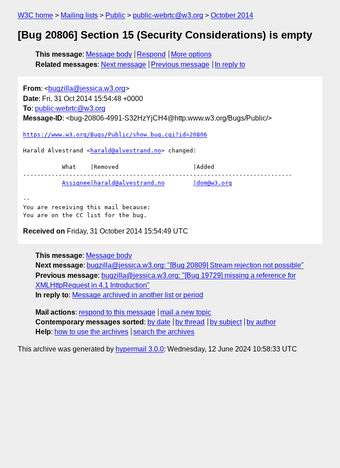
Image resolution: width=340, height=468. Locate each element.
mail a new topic (185, 312)
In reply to (230, 64)
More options (191, 54)
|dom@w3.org (212, 182)
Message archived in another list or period (137, 295)
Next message (123, 64)
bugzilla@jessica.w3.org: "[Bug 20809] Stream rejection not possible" (195, 265)
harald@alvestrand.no (125, 150)
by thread (190, 322)
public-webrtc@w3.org (168, 15)
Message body (109, 54)
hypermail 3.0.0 (140, 349)
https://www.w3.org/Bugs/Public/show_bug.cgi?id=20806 (115, 134)
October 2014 (232, 15)
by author (261, 322)
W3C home (35, 15)
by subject (226, 322)
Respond (151, 54)
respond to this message (117, 312)
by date (158, 322)
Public (115, 15)
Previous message (180, 64)
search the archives (163, 331)
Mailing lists (79, 15)
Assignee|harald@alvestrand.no (113, 182)
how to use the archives (91, 331)
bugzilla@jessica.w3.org (86, 88)
